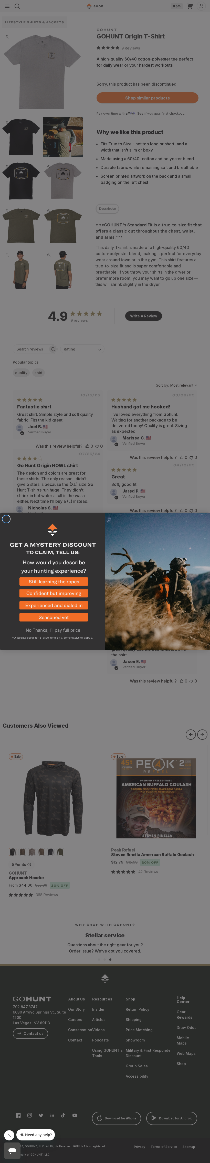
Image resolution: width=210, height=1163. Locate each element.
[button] (52, 583)
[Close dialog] (6, 519)
